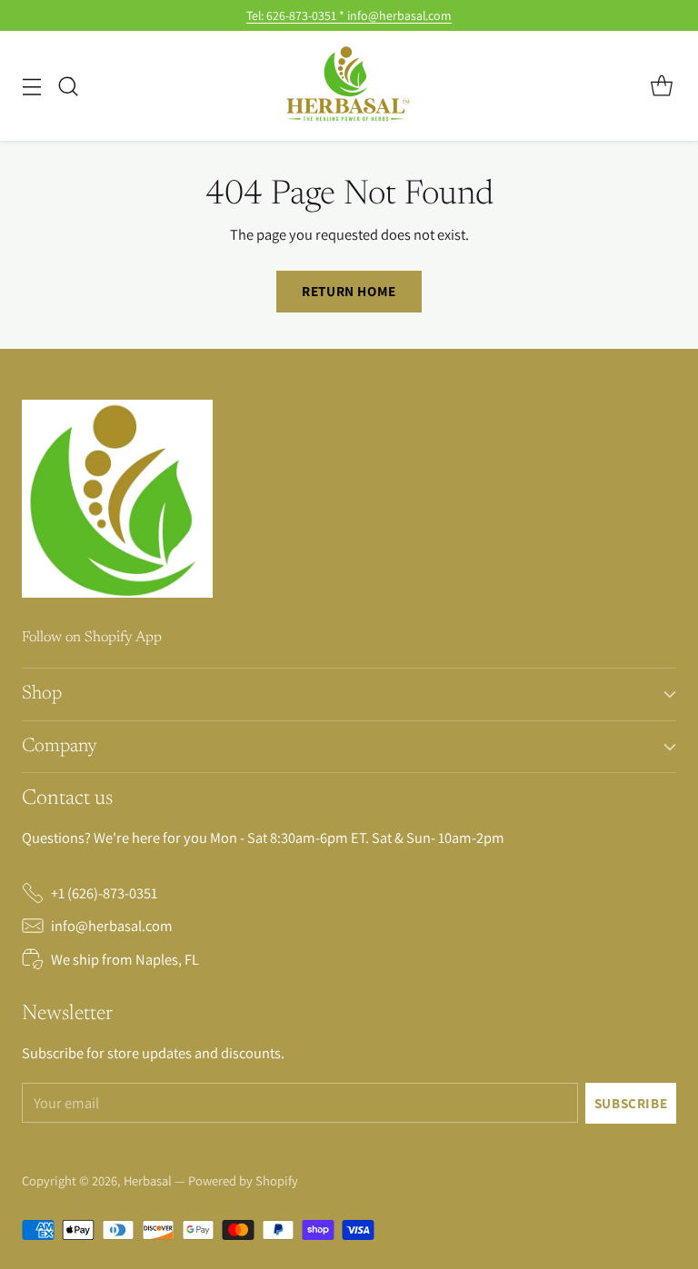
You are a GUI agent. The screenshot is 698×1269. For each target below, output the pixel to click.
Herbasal (149, 1180)
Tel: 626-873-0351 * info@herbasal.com (349, 15)
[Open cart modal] (661, 85)
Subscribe (631, 1103)
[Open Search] (67, 85)
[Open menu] (31, 85)
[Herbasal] (349, 86)
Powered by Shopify (243, 1180)
